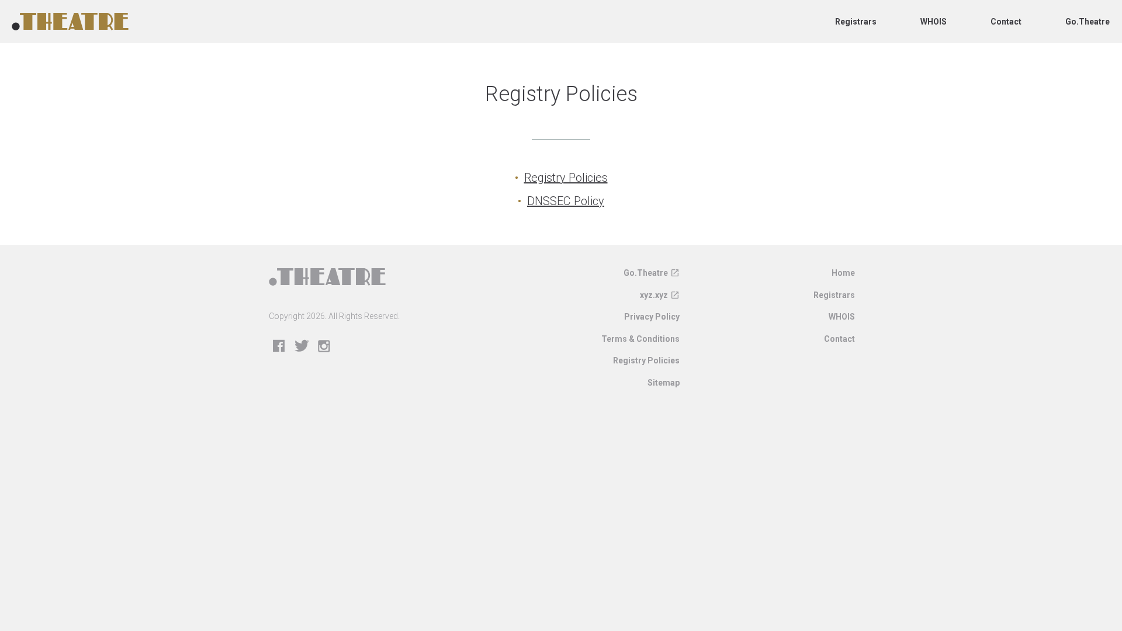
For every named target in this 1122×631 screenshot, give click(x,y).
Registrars (856, 21)
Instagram (324, 346)
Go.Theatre (1087, 21)
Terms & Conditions (640, 339)
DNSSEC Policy (565, 201)
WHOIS (933, 21)
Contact (1006, 21)
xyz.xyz (654, 295)
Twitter (302, 346)
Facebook (279, 346)
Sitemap (663, 382)
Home (843, 273)
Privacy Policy (652, 316)
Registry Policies (566, 178)
